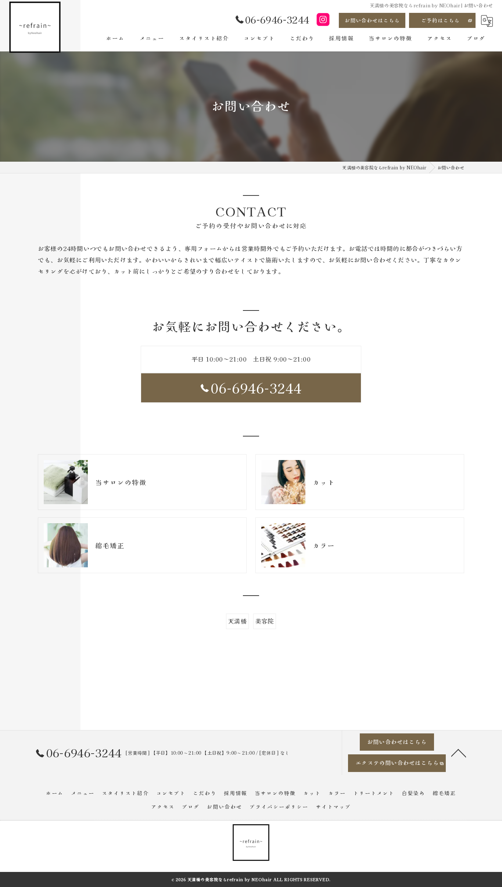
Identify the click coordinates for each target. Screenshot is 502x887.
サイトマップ (333, 806)
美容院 (264, 621)
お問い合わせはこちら (372, 20)
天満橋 (237, 621)
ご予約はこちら (440, 20)
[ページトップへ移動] (458, 752)
